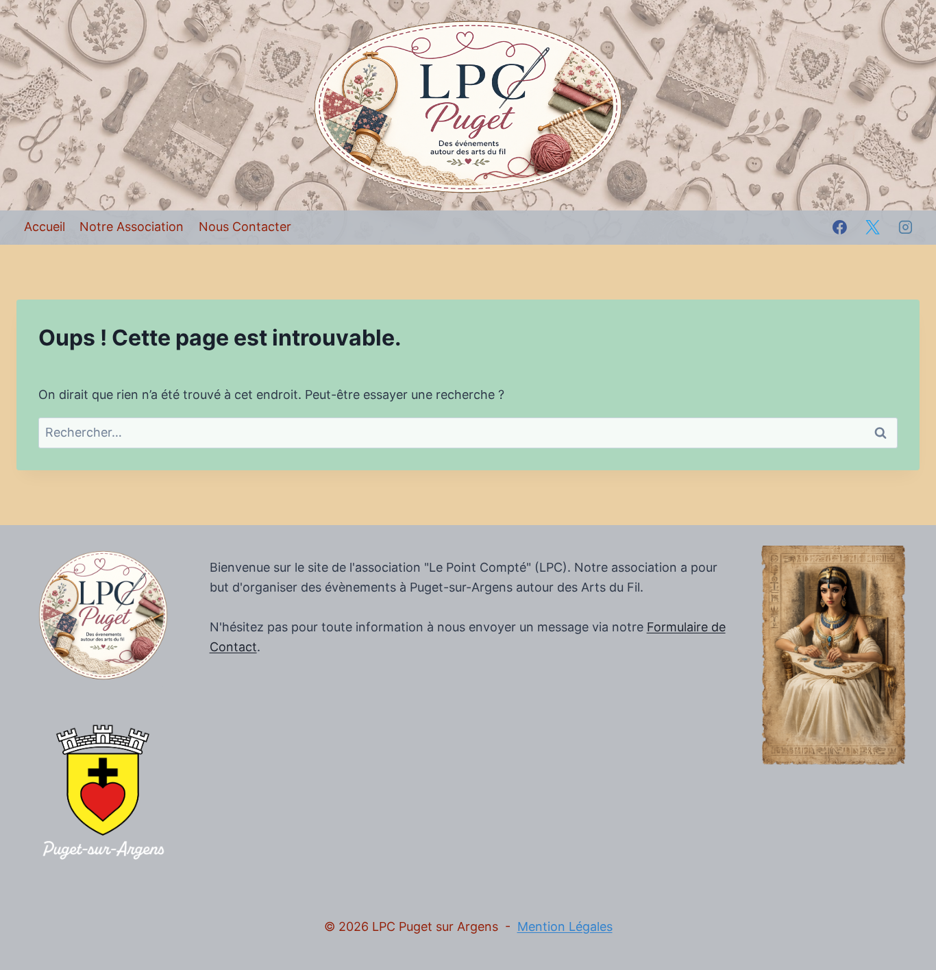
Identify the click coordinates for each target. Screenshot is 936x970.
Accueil (44, 226)
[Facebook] (839, 227)
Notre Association (131, 226)
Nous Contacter (245, 226)
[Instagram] (905, 227)
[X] (872, 227)
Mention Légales (565, 926)
